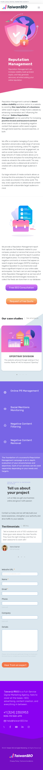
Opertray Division (21, 356)
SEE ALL (26, 526)
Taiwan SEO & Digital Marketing (17, 748)
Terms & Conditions (26, 761)
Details (5, 627)
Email (5, 589)
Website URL (9, 569)
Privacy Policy (14, 761)
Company (6, 613)
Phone (5, 599)
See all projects (32, 318)
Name (5, 579)
